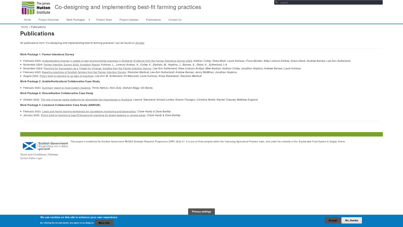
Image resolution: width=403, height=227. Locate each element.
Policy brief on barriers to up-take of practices (66, 76)
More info (104, 223)
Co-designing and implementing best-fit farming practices (128, 7)
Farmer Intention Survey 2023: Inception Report (72, 64)
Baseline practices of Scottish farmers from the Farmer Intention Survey (84, 72)
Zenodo (140, 43)
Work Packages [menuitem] (74, 20)
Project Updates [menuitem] (129, 19)
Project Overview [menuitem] (49, 19)
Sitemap (53, 154)
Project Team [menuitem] (104, 19)
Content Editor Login (31, 158)
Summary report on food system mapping (66, 88)
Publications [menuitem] (153, 19)
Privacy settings (201, 211)
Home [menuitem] (27, 19)
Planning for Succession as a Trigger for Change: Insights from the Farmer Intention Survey (97, 68)
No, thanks (351, 220)
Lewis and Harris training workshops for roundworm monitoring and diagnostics (89, 111)
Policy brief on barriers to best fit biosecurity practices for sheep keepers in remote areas (93, 115)
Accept (333, 220)
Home (24, 27)
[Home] (36, 8)
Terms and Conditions (33, 154)
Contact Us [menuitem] (175, 19)
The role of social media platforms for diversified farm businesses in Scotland (86, 99)
